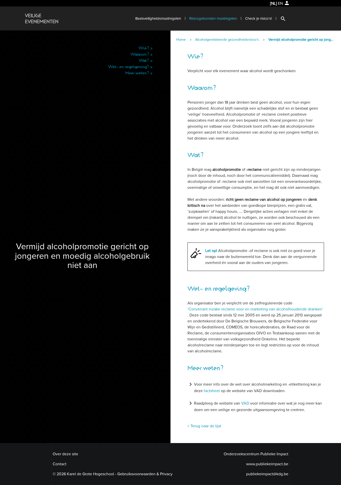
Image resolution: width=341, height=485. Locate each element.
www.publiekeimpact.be (267, 464)
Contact (59, 464)
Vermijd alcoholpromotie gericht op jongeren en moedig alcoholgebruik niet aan (301, 39)
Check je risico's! (258, 18)
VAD (245, 403)
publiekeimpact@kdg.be (267, 474)
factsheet (212, 390)
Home (181, 39)
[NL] (273, 3)
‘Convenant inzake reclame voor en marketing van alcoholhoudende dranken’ (255, 309)
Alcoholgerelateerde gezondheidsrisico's (227, 39)
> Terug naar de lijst (204, 426)
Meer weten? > (139, 72)
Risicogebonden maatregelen (213, 18)
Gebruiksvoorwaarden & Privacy (144, 474)
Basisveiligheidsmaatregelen (158, 18)
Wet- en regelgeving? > (130, 66)
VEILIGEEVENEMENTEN (41, 18)
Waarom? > (142, 54)
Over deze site (65, 454)
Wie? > (146, 47)
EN (280, 3)
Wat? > (146, 60)
